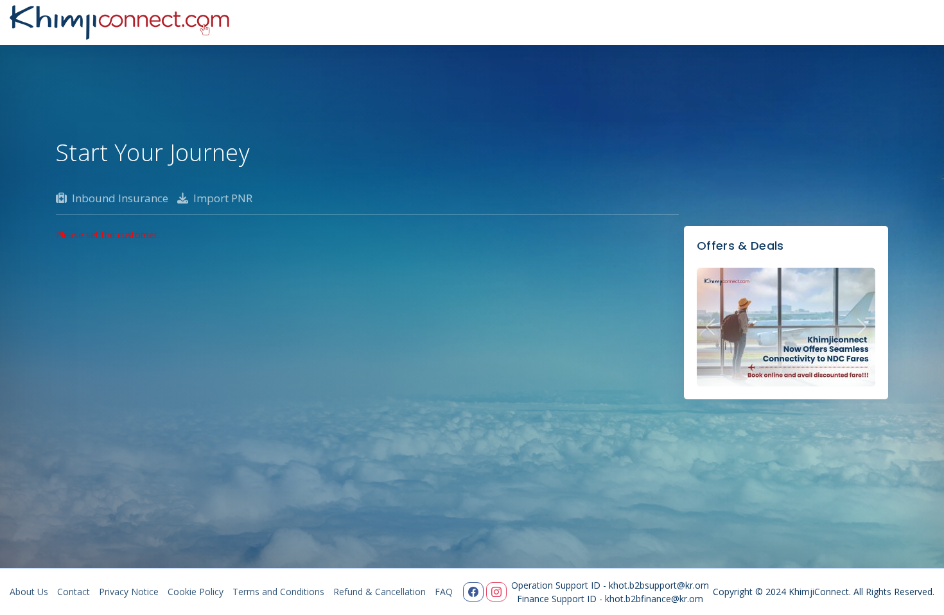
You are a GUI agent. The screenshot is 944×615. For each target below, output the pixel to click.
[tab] (214, 198)
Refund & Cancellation (379, 591)
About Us (29, 591)
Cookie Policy (195, 591)
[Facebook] (473, 592)
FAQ (444, 591)
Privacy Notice (129, 591)
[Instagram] (496, 592)
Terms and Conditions (278, 591)
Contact (73, 591)
